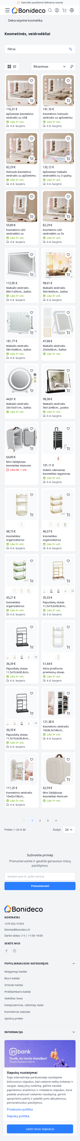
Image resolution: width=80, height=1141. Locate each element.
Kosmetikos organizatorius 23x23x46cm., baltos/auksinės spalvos (21, 538)
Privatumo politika (20, 1109)
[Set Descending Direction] (72, 66)
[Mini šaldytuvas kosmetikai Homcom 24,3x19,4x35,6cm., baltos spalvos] (21, 438)
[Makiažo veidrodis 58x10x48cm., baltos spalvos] (21, 322)
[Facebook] (6, 951)
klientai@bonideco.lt (17, 929)
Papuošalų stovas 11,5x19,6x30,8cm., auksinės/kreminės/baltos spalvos (58, 604)
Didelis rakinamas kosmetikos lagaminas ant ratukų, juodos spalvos (56, 472)
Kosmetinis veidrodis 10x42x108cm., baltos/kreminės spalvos (21, 794)
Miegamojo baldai (15, 971)
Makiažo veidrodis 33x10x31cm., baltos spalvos (18, 405)
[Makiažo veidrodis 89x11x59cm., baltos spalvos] (21, 264)
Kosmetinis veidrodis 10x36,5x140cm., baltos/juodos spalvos (56, 728)
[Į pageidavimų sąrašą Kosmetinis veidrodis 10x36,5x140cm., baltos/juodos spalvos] (68, 693)
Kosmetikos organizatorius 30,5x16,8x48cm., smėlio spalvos (58, 538)
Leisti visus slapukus (40, 1129)
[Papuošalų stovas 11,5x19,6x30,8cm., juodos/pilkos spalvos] (51, 591)
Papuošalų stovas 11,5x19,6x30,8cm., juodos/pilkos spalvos (19, 670)
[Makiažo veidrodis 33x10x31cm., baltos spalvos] (21, 380)
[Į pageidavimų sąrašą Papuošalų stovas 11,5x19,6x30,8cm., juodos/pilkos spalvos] (31, 627)
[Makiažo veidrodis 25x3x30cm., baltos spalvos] (58, 322)
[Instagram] (14, 951)
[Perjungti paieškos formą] (50, 10)
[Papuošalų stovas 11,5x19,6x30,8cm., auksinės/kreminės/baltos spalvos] (58, 570)
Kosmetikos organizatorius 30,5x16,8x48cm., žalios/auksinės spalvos (20, 604)
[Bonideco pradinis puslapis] (23, 909)
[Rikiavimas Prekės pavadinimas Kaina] (50, 66)
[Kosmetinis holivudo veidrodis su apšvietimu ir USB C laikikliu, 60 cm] (58, 90)
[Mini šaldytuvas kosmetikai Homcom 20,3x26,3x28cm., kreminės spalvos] (58, 769)
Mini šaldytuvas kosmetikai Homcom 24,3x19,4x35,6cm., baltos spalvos (18, 463)
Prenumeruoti (40, 886)
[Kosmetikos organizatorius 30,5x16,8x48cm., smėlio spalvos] (58, 504)
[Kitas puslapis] (56, 820)
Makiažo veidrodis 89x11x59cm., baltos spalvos (18, 289)
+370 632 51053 (14, 923)
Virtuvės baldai (13, 985)
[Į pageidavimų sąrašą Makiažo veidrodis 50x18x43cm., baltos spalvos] (68, 254)
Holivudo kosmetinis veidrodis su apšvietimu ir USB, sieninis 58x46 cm (21, 173)
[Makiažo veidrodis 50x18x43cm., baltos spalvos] (58, 264)
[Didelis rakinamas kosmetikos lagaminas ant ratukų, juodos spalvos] (58, 438)
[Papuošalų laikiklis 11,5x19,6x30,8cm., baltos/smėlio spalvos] (44, 591)
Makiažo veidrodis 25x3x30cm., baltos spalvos (54, 347)
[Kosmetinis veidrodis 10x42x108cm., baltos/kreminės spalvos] (21, 769)
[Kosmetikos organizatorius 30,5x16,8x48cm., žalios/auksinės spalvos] (65, 525)
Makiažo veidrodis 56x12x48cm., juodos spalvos (56, 405)
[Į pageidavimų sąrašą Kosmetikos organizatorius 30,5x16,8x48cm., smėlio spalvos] (68, 494)
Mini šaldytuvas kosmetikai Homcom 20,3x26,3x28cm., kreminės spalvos (55, 794)
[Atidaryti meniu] (7, 10)
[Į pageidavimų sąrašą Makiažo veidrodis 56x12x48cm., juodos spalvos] (68, 370)
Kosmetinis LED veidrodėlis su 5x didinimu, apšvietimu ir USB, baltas (57, 231)
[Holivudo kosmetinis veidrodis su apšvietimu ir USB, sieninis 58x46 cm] (21, 148)
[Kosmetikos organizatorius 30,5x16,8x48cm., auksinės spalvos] (51, 525)
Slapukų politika (18, 1116)
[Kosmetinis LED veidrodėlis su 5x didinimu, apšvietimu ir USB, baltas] (58, 206)
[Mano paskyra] (57, 10)
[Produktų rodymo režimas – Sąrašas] (14, 66)
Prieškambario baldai (17, 991)
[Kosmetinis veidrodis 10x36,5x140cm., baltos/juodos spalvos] (58, 703)
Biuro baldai (12, 978)
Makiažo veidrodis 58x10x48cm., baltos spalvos (18, 347)
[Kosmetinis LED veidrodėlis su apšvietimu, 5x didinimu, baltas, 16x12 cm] (21, 206)
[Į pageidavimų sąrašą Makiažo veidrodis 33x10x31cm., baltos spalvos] (31, 370)
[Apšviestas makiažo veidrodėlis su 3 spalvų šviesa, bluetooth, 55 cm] (58, 148)
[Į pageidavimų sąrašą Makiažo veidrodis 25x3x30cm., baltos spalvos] (68, 312)
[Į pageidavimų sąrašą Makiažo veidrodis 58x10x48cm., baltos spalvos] (31, 312)
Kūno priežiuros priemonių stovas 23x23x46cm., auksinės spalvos (57, 670)
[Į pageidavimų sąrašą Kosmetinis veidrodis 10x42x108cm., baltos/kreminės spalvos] (31, 759)
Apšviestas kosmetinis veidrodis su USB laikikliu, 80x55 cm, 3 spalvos (19, 116)
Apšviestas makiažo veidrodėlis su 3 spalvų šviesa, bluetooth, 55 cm (58, 173)
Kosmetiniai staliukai (17, 1011)
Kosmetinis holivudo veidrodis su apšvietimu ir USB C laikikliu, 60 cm (58, 116)
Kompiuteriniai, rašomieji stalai (24, 1005)
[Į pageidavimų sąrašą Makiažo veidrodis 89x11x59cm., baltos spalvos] (31, 254)
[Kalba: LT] (72, 10)
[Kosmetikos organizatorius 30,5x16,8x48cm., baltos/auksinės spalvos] (58, 525)
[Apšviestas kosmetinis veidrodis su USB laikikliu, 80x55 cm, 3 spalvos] (21, 90)
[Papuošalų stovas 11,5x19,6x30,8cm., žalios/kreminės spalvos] (65, 591)
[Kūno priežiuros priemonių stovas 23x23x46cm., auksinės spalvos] (22, 525)
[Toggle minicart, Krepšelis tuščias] (64, 10)
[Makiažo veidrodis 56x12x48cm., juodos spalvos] (58, 380)
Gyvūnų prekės (13, 1018)
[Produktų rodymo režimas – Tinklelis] (9, 66)
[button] (40, 963)
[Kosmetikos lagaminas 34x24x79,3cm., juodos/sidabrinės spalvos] (58, 458)
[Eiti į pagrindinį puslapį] (28, 10)
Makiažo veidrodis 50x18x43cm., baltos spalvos (55, 289)
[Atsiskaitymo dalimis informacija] (40, 1061)
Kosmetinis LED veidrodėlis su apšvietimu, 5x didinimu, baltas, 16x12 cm (21, 231)
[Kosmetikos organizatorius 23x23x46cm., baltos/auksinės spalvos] (21, 504)
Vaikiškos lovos (13, 998)
